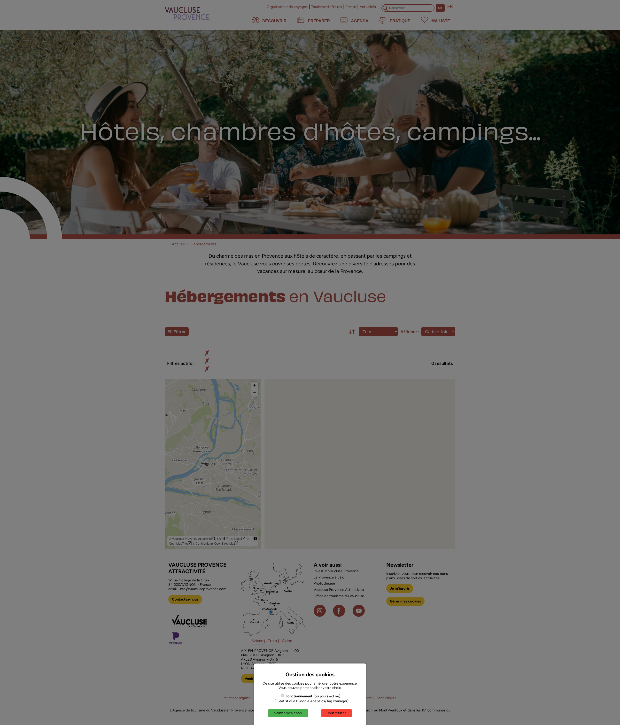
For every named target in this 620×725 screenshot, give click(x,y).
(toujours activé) (313, 696)
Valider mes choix (288, 713)
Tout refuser (336, 713)
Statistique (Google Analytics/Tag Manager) (313, 701)
